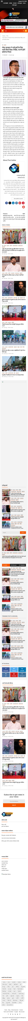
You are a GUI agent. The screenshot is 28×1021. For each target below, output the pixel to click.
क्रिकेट (10, 984)
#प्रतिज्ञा (10, 3)
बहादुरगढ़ (18, 346)
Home (5, 1010)
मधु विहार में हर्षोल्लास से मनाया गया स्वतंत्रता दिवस (13, 375)
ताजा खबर (5, 44)
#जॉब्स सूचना (19, 3)
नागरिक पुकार (4, 868)
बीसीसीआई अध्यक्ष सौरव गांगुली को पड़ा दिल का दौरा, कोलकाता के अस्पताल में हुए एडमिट (8, 217)
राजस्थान (3, 1000)
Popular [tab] (14, 565)
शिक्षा (3, 1002)
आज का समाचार (5, 861)
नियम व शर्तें (4, 824)
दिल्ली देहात (4, 991)
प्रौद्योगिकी (13, 322)
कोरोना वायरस (4, 984)
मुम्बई (13, 998)
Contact (21, 1010)
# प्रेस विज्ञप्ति (5, 3)
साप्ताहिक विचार (5, 863)
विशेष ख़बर (21, 1000)
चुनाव (13, 986)
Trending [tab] (22, 565)
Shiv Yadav (11, 253)
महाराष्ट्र (8, 998)
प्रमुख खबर (3, 246)
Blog (9, 1010)
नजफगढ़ (3, 982)
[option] (14, 493)
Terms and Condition (8, 1011)
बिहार (22, 995)
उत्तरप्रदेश (13, 982)
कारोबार (24, 982)
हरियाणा (23, 346)
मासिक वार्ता (4, 865)
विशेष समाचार (15, 1000)
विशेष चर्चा (4, 866)
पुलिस (18, 297)
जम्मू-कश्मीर (23, 986)
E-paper (16, 1011)
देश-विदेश (6, 552)
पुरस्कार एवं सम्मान (20, 245)
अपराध (9, 982)
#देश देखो (14, 3)
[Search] (23, 31)
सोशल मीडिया (14, 1002)
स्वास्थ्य (24, 3)
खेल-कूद (5, 245)
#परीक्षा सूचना (14, 5)
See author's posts (18, 198)
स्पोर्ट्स (21, 346)
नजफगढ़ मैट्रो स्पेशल (15, 245)
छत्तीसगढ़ (17, 986)
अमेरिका (3, 297)
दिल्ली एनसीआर (20, 989)
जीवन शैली (4, 989)
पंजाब (3, 995)
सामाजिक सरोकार (5, 870)
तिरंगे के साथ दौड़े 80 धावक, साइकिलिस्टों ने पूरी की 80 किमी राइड (17, 520)
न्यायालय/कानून (15, 297)
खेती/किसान (16, 984)
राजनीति (17, 998)
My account (21, 1011)
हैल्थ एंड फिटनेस (4, 348)
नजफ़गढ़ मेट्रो (21, 175)
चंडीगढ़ (8, 986)
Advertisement (14, 1010)
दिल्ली (14, 989)
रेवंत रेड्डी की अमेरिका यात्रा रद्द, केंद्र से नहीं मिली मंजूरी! (13, 554)
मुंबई (24, 297)
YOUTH (3, 346)
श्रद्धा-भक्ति (8, 1002)
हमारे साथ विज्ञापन (5, 826)
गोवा (2, 44)
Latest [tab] (5, 565)
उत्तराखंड (19, 982)
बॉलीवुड (3, 998)
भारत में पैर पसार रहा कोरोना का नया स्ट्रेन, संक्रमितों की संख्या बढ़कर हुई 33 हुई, (19, 216)
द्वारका (14, 991)
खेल (2, 245)
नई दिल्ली (11, 245)
